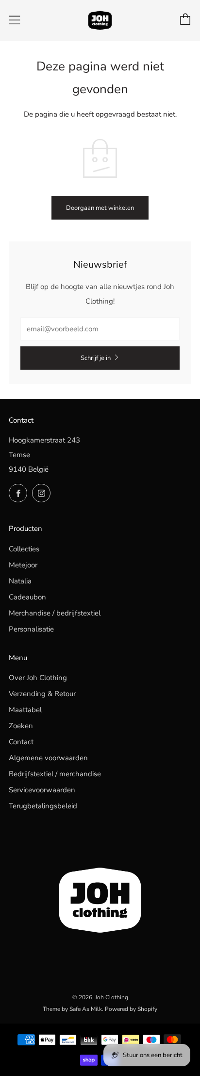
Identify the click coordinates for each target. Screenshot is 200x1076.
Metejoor (23, 565)
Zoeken (21, 726)
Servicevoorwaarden (42, 790)
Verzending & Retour (42, 694)
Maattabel (25, 710)
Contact (21, 742)
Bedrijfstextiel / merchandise (55, 774)
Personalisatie (31, 629)
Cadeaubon (27, 597)
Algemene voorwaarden (48, 758)
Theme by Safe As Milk (72, 1009)
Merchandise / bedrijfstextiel (54, 613)
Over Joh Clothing (38, 678)
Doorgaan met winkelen (100, 208)
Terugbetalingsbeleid (43, 806)
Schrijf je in (96, 358)
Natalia (20, 581)
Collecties (24, 549)
